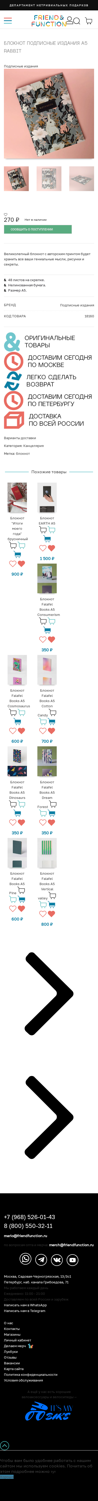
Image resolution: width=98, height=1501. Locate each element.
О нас (8, 1323)
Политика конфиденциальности (30, 1375)
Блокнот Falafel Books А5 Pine (17, 883)
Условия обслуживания (23, 1380)
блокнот (23, 453)
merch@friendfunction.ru (71, 1245)
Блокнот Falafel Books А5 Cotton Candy (46, 702)
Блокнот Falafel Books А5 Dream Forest (46, 794)
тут (53, 1472)
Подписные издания (21, 66)
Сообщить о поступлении (32, 229)
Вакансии (12, 1363)
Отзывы (10, 1357)
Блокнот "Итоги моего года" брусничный (18, 528)
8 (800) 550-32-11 (28, 1225)
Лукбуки (11, 1352)
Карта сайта (14, 1369)
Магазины (12, 1334)
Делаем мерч (15, 1346)
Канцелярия (33, 446)
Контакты (12, 1329)
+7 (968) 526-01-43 (29, 1217)
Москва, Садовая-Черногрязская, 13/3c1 (37, 1276)
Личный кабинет (17, 1340)
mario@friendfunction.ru (25, 1236)
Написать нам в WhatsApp (25, 1305)
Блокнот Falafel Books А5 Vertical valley (46, 885)
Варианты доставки (20, 438)
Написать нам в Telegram (24, 1311)
